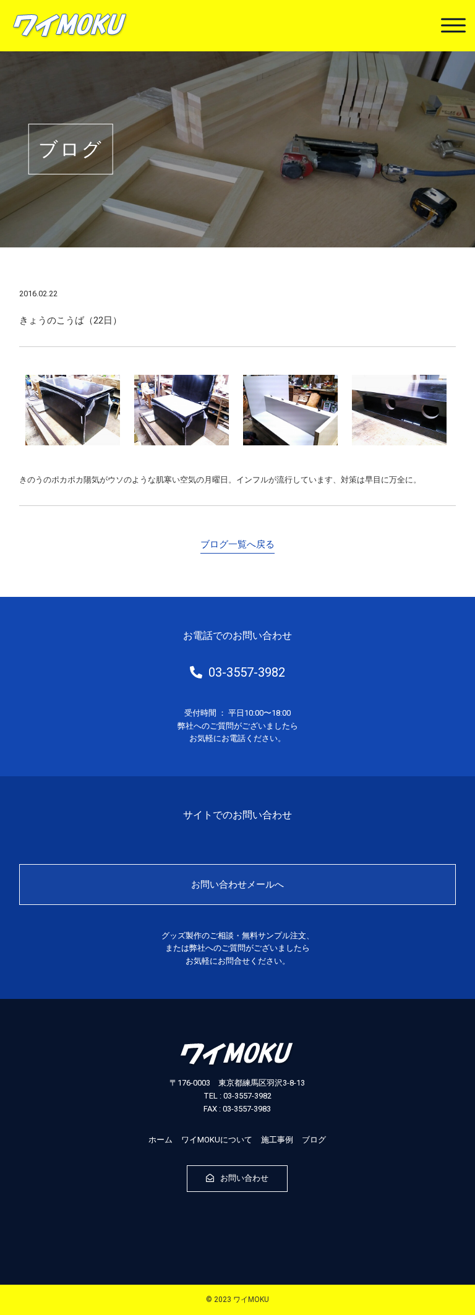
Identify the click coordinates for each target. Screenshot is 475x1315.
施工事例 (277, 1139)
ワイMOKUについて (216, 1139)
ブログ (314, 1139)
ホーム (160, 1139)
